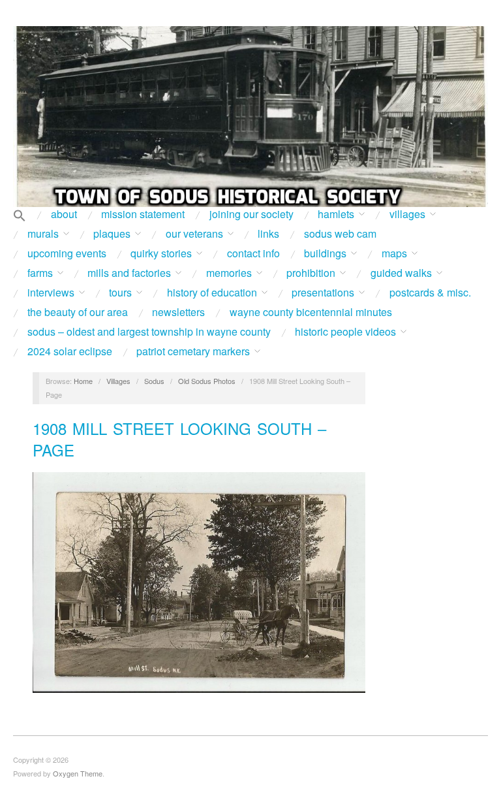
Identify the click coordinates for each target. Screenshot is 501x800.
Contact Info (253, 253)
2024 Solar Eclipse (69, 351)
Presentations (323, 292)
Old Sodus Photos (206, 381)
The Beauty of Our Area (77, 312)
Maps (394, 253)
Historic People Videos (345, 332)
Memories (229, 273)
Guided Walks (401, 273)
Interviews (50, 292)
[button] (19, 216)
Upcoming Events (66, 253)
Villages (407, 214)
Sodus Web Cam (340, 234)
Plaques (111, 234)
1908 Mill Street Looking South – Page (179, 439)
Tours (120, 292)
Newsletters (178, 312)
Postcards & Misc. (430, 292)
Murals (43, 234)
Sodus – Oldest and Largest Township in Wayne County (149, 332)
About (64, 214)
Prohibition (310, 273)
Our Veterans (194, 234)
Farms (40, 273)
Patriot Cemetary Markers (193, 351)
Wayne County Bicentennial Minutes (311, 312)
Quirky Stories (161, 253)
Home (83, 381)
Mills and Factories (129, 273)
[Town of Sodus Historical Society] (250, 116)
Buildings (325, 253)
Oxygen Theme (77, 773)
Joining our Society (251, 214)
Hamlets (336, 214)
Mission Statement (143, 214)
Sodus (154, 381)
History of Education (212, 292)
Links (268, 234)
